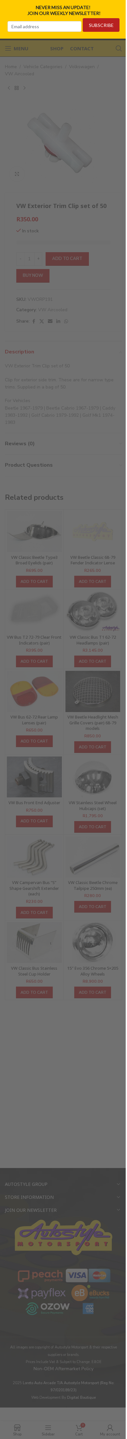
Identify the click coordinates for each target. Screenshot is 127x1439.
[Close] (119, 7)
